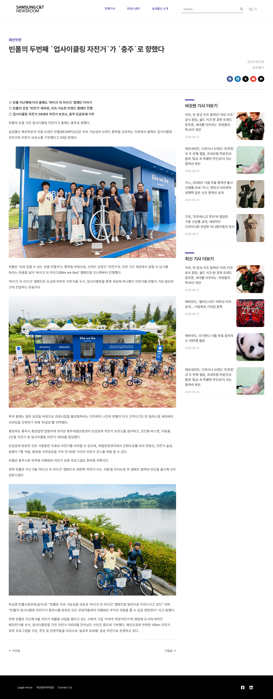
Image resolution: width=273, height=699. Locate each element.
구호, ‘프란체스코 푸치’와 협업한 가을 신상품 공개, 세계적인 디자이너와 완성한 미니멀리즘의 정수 (209, 222)
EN (255, 9)
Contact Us (65, 687)
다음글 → (170, 651)
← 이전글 (14, 651)
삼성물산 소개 (160, 8)
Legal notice (25, 687)
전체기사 (110, 8)
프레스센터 (133, 8)
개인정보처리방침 (45, 687)
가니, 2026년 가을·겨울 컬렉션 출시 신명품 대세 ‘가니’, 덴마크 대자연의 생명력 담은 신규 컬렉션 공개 (209, 188)
